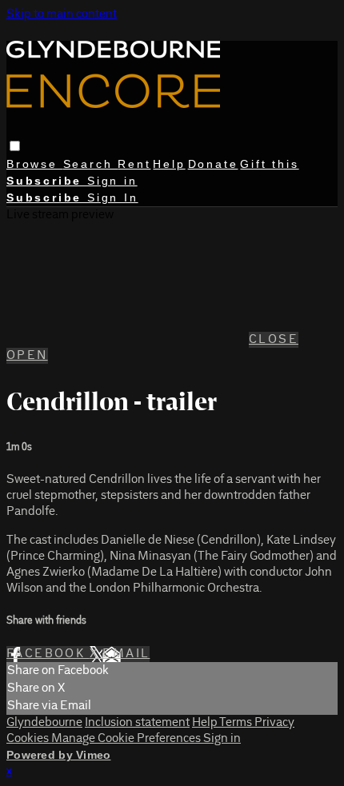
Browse (34, 164)
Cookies (28, 739)
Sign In (112, 197)
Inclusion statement (137, 723)
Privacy (274, 723)
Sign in (112, 180)
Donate (213, 164)
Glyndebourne (44, 723)
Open (27, 356)
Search (90, 164)
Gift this (269, 164)
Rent (134, 164)
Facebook (48, 654)
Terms (236, 723)
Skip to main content (61, 14)
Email (126, 654)
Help (169, 164)
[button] (15, 146)
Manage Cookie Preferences (127, 739)
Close (273, 340)
